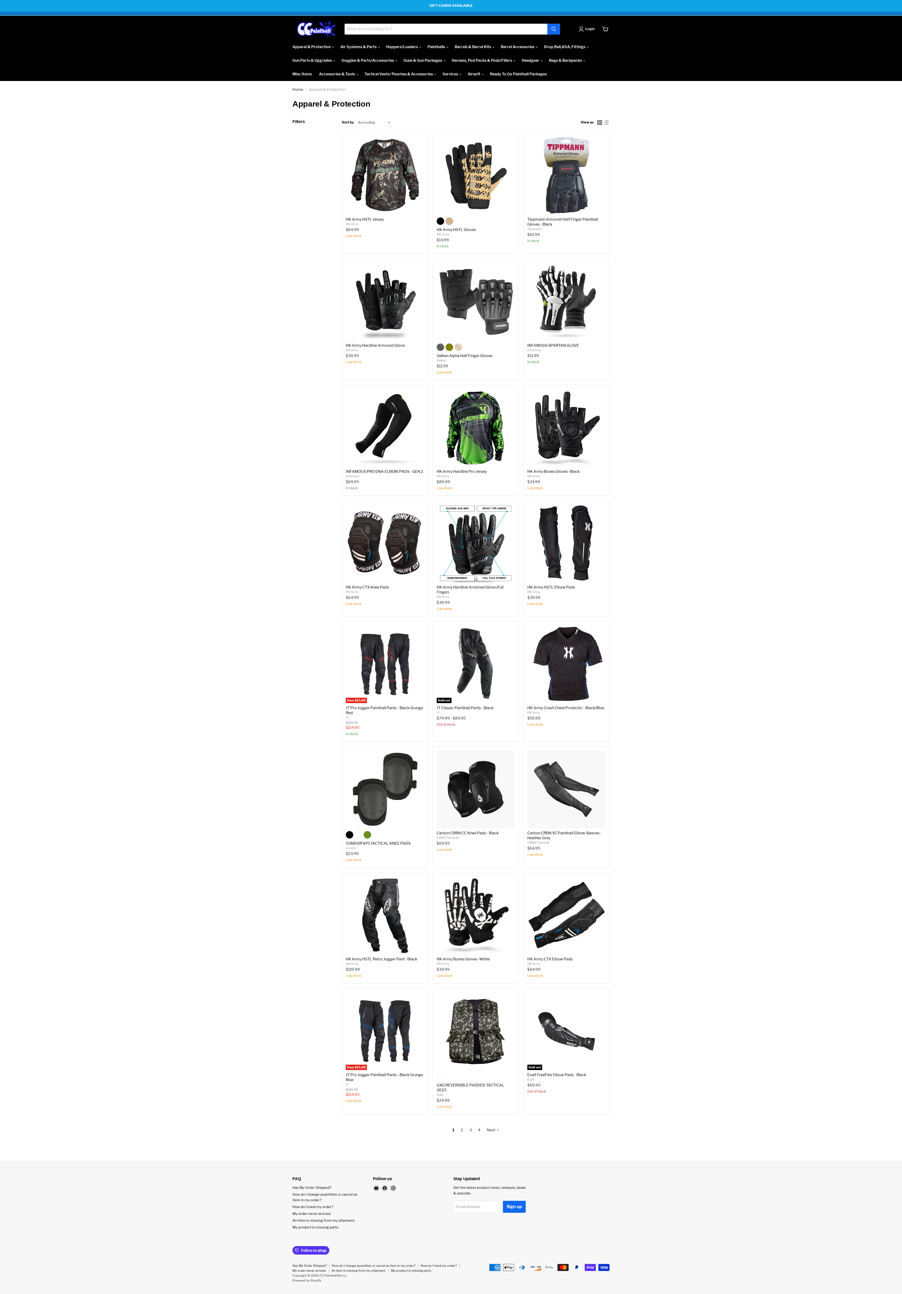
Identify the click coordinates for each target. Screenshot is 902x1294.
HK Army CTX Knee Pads (367, 587)
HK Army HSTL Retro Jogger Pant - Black (381, 959)
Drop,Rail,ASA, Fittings (565, 47)
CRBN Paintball (448, 838)
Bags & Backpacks (566, 60)
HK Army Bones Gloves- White (463, 959)
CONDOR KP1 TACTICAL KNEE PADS (378, 843)
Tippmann (534, 229)
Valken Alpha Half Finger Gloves (464, 356)
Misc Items (302, 74)
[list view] (606, 122)
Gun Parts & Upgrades (312, 60)
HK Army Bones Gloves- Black (553, 471)
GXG (440, 1095)
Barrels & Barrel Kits (473, 47)
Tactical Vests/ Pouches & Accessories (399, 74)
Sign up (514, 1206)
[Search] (553, 29)
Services (451, 74)
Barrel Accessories (518, 47)
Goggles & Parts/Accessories (368, 60)
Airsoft (474, 74)
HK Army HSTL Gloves (456, 229)
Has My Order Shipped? (311, 1188)
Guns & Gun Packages (423, 60)
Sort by (348, 122)
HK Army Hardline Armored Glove (375, 345)
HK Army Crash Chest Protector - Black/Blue (565, 708)
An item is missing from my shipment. (323, 1220)
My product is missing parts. (315, 1227)
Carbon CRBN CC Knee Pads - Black (468, 833)
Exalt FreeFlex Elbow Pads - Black (556, 1075)
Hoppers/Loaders (402, 47)
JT (347, 717)
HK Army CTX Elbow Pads (550, 959)
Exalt (530, 1079)
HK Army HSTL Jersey (365, 219)
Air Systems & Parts (358, 47)
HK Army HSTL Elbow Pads (551, 587)
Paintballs (437, 47)
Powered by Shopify (306, 1280)
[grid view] (599, 122)
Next (491, 1130)
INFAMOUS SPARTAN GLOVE (553, 345)
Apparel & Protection (311, 47)
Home (297, 90)
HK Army (352, 224)
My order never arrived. (311, 1214)
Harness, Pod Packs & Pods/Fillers (482, 60)
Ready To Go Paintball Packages (518, 74)
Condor (351, 848)
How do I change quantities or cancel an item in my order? (374, 1265)
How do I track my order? (312, 1207)
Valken (441, 360)
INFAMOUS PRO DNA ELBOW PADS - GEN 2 (384, 471)
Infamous (534, 350)
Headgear (531, 60)
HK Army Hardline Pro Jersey (462, 471)
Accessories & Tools (337, 74)
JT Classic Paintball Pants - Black (465, 708)
